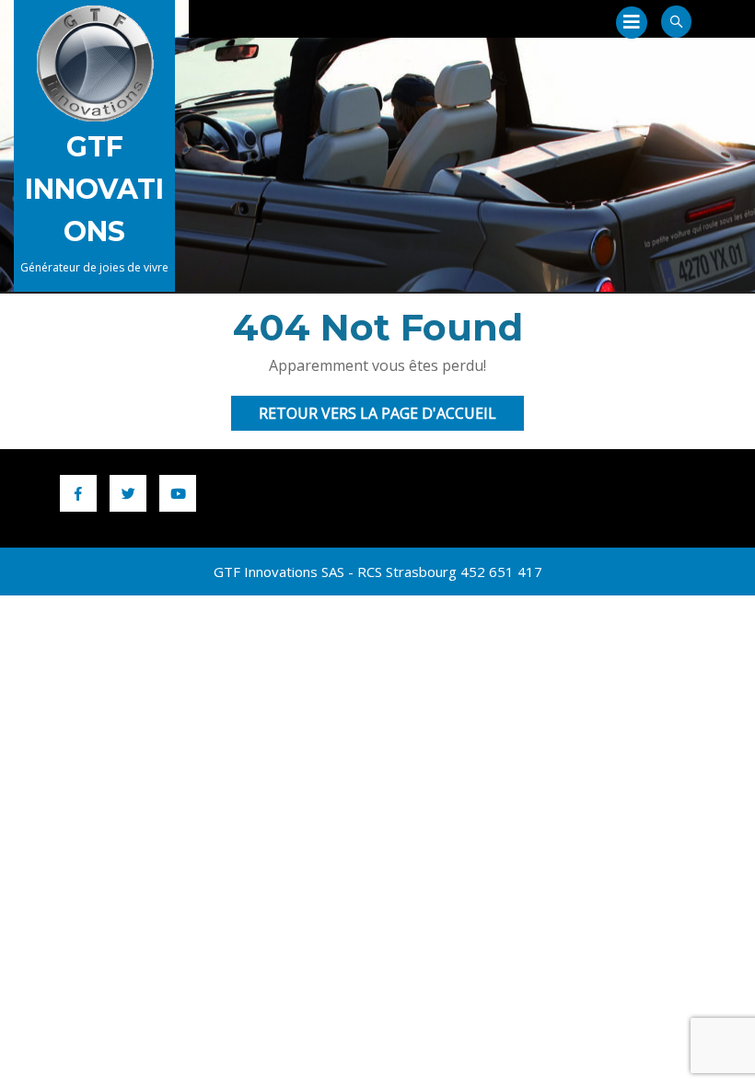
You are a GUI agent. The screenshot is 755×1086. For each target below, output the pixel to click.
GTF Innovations (94, 189)
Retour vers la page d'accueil (391, 416)
